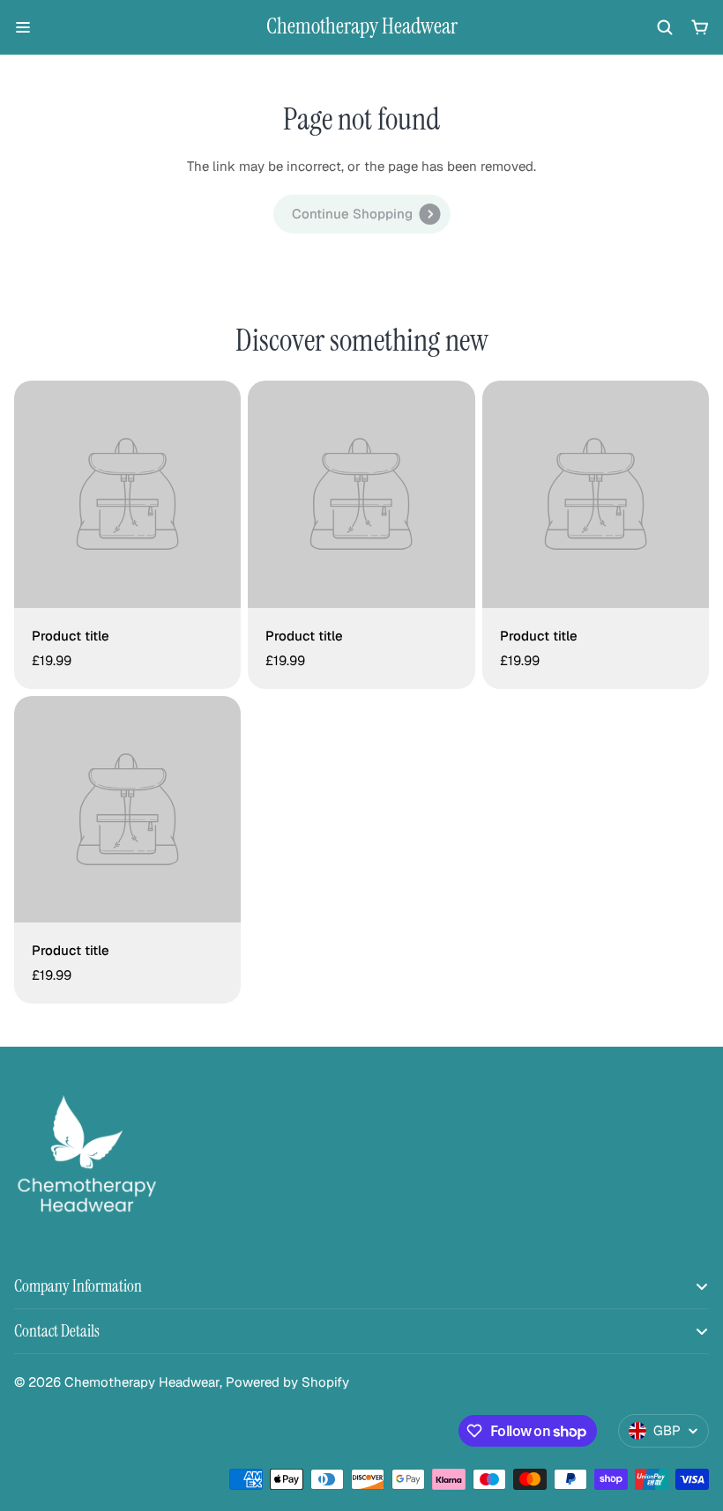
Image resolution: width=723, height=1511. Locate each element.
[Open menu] (23, 27)
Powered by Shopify (287, 1382)
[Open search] (664, 27)
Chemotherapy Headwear (362, 26)
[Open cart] (700, 27)
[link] (362, 214)
